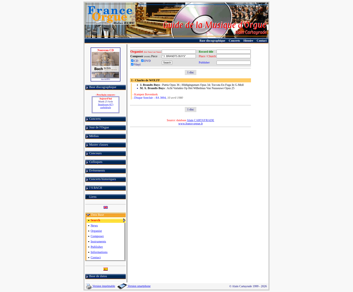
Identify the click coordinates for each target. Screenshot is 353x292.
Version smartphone (139, 286)
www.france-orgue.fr (190, 123)
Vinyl (137, 64)
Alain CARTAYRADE (200, 120)
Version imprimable (103, 286)
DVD (148, 60)
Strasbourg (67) (105, 106)
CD (137, 60)
